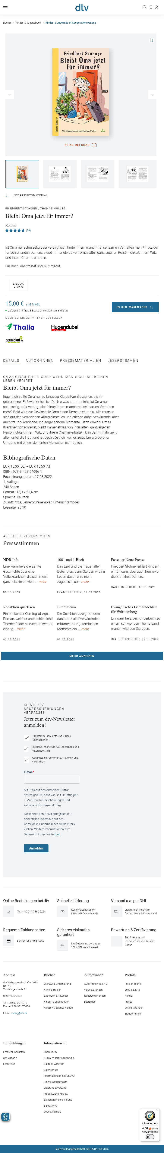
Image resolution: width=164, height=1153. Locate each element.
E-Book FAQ (50, 1105)
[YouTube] (87, 1136)
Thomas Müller (53, 208)
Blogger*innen (133, 1013)
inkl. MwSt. (33, 304)
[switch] (150, 1136)
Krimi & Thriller (52, 989)
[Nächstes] (152, 94)
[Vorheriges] (9, 94)
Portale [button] (130, 974)
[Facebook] (67, 1136)
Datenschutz (51, 1069)
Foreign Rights (133, 983)
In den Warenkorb (132, 307)
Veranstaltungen (93, 989)
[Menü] (5, 7)
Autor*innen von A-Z (95, 983)
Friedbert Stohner (21, 208)
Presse (128, 1001)
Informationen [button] (55, 1042)
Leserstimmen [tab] (123, 361)
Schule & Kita (132, 989)
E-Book (18, 285)
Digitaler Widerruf (54, 1063)
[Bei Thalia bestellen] (26, 326)
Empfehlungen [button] (14, 1042)
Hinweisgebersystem (55, 1081)
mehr (42, 582)
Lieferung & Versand (55, 1087)
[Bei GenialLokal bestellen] (26, 339)
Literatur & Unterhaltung (57, 983)
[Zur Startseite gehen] (82, 7)
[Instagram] (77, 1136)
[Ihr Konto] (157, 7)
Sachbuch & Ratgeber (56, 995)
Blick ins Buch (77, 145)
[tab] (11, 361)
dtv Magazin (10, 1057)
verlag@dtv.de (19, 1013)
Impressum (50, 1052)
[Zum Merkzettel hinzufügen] (151, 40)
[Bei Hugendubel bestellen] (72, 328)
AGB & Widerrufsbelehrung (59, 1057)
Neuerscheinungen (95, 995)
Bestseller (89, 1001)
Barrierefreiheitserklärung (58, 1099)
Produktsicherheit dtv (56, 1093)
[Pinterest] (97, 1136)
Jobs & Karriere (52, 1111)
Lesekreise (9, 1063)
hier (57, 834)
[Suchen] (145, 7)
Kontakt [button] (9, 974)
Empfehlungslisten (14, 1052)
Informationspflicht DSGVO (59, 1075)
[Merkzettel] (151, 7)
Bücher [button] (49, 974)
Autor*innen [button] (93, 974)
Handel (129, 995)
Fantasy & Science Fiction (58, 1007)
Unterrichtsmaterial (30, 195)
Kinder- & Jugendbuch (56, 1001)
